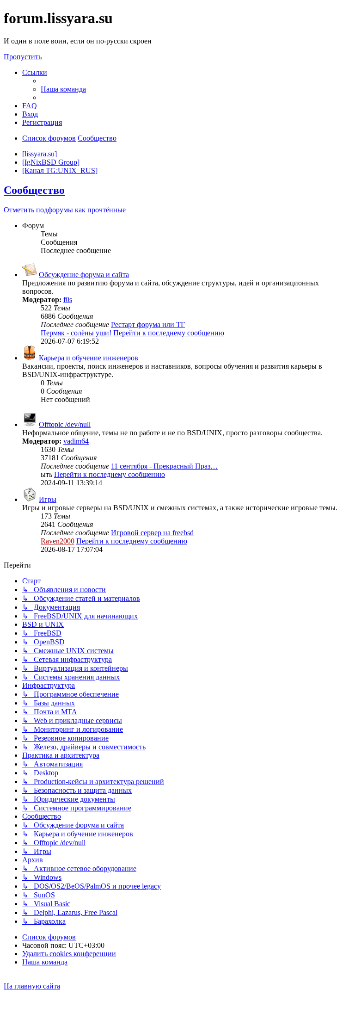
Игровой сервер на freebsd (152, 533)
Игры (47, 499)
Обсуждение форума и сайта (84, 274)
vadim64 (76, 441)
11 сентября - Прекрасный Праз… (164, 466)
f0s (67, 299)
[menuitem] (63, 89)
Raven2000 (57, 541)
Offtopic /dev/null (65, 424)
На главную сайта (32, 986)
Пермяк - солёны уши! (76, 333)
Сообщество (34, 190)
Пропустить (23, 57)
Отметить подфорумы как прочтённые (65, 210)
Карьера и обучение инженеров (88, 358)
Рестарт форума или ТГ (148, 324)
